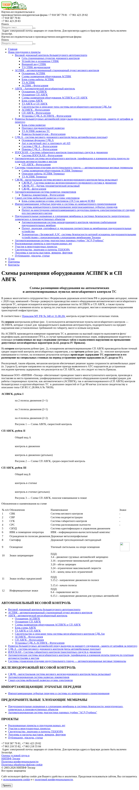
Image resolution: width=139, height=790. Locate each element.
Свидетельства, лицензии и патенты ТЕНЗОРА (42, 249)
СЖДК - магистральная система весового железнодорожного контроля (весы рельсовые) (66, 179)
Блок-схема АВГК (32, 100)
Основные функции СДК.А (38, 140)
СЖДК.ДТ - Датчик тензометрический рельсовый (51, 185)
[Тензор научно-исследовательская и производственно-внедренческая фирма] (14, 8)
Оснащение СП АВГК (35, 94)
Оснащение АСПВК (33, 73)
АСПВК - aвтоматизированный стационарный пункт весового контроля (50, 612)
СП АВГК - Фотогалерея (36, 112)
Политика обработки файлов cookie (22, 764)
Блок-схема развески (34, 125)
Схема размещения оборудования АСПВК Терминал (52, 170)
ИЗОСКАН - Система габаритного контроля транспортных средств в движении (61, 152)
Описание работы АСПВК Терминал (43, 173)
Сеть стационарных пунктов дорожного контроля (51, 58)
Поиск (5, 24)
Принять (7, 785)
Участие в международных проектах (36, 246)
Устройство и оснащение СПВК (40, 61)
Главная (12, 49)
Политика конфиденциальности (19, 761)
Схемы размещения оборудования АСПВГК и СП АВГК (54, 97)
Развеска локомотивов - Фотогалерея (43, 194)
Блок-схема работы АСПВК (38, 79)
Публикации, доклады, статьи (32, 255)
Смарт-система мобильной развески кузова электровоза (47, 197)
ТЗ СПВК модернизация (36, 67)
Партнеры (14, 261)
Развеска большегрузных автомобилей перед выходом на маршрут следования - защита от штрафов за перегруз (72, 645)
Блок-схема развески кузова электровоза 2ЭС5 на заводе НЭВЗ (58, 201)
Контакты (13, 264)
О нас (11, 258)
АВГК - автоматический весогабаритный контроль (37, 615)
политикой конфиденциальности (54, 779)
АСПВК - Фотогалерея (35, 85)
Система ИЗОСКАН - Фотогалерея (42, 155)
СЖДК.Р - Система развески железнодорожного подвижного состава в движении (69, 182)
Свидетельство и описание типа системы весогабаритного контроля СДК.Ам (66, 106)
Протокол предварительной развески (43, 128)
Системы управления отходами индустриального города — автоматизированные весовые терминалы (74, 167)
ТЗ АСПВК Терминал (34, 176)
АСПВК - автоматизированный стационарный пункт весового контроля (57, 70)
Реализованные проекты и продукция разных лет (43, 243)
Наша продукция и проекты (24, 52)
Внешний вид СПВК (34, 64)
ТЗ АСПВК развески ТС (36, 131)
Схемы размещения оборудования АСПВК (46, 76)
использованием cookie (16, 779)
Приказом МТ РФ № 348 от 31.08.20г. (44, 316)
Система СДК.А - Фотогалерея (39, 146)
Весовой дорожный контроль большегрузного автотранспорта (51, 55)
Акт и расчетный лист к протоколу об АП (46, 143)
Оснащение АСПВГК (34, 91)
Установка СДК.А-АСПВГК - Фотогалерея (46, 115)
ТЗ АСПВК (28, 82)
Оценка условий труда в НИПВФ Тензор (15, 757)
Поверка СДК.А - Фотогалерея (39, 149)
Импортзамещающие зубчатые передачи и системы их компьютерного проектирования (65, 204)
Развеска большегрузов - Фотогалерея (43, 134)
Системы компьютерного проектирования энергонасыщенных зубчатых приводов (69, 207)
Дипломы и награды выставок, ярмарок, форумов (44, 252)
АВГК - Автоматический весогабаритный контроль (45, 88)
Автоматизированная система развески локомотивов (45, 191)
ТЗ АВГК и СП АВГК (34, 103)
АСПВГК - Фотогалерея (36, 109)
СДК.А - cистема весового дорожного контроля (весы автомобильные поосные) (61, 137)
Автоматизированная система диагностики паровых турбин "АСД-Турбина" (59, 240)
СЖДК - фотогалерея (34, 188)
